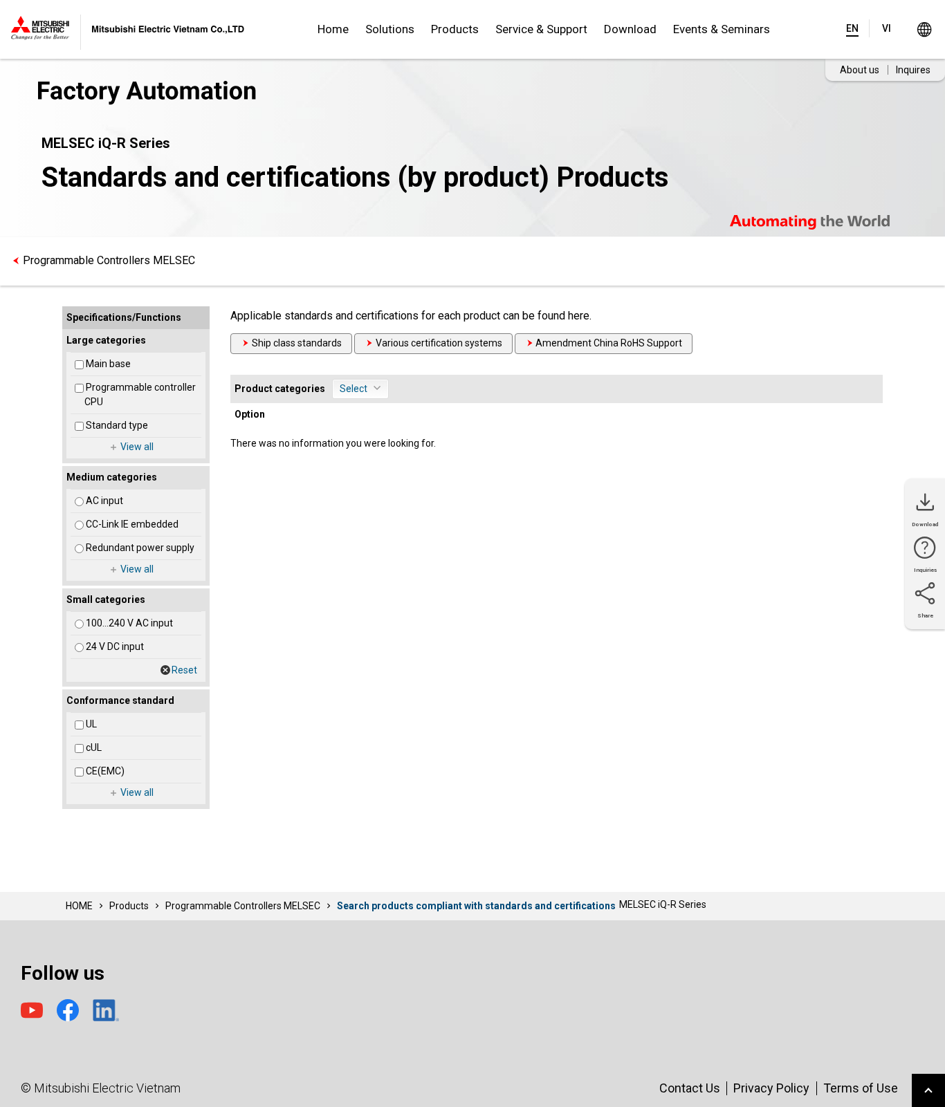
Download (630, 29)
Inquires (913, 69)
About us (859, 69)
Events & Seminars (721, 29)
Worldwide (924, 29)
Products (455, 29)
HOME (79, 905)
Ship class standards (297, 342)
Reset (184, 670)
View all (137, 446)
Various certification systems (439, 342)
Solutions (389, 29)
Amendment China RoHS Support (608, 342)
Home (333, 29)
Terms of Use (860, 1088)
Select (353, 388)
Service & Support (541, 29)
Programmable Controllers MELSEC (109, 260)
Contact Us (689, 1088)
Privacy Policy (771, 1088)
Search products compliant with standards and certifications (476, 905)
